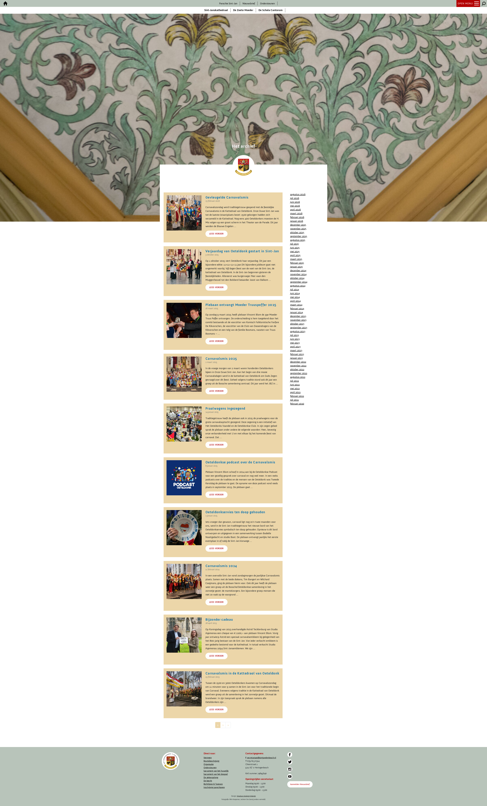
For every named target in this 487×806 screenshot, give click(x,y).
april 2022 (295, 392)
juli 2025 (294, 243)
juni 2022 (295, 384)
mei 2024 (295, 297)
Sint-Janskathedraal (216, 10)
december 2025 (298, 224)
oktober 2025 (297, 232)
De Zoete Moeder (243, 10)
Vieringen (208, 757)
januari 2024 (296, 312)
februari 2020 (297, 403)
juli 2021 (294, 399)
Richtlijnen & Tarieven (213, 784)
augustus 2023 (297, 331)
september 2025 (298, 236)
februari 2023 (297, 354)
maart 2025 (296, 259)
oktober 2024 (297, 278)
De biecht (208, 780)
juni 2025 (295, 247)
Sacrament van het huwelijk (216, 771)
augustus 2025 (297, 240)
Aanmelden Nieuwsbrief (300, 784)
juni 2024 (295, 293)
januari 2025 (296, 266)
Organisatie (209, 764)
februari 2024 (297, 308)
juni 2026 (295, 201)
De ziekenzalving (211, 777)
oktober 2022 (297, 369)
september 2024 (298, 281)
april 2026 (295, 209)
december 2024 (298, 270)
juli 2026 (294, 198)
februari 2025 (297, 262)
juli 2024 (294, 289)
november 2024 (298, 274)
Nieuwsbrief (248, 3)
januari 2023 (296, 357)
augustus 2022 (297, 377)
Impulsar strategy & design (246, 796)
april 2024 (295, 300)
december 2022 (298, 361)
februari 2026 (297, 217)
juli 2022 (294, 380)
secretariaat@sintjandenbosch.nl (261, 757)
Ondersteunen (267, 3)
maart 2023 (296, 350)
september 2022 (298, 373)
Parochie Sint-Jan (228, 3)
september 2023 (298, 327)
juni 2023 (295, 338)
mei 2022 (295, 388)
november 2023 (298, 319)
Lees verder (216, 233)
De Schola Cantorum (270, 10)
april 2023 (295, 346)
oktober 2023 (297, 323)
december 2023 (298, 316)
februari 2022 (297, 396)
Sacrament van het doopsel (216, 774)
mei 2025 (295, 251)
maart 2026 (296, 213)
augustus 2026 (298, 194)
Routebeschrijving (211, 761)
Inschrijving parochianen (214, 787)
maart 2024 (296, 304)
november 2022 (298, 365)
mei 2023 (295, 342)
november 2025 (298, 228)
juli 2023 (294, 335)
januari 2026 (296, 220)
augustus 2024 (297, 285)
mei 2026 (295, 205)
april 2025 (295, 255)
